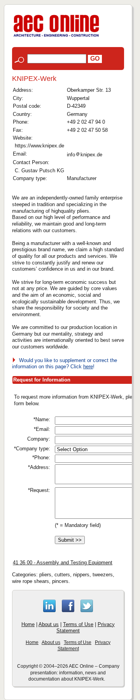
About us (48, 624)
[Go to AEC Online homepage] (56, 37)
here (88, 366)
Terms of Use (78, 624)
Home (28, 624)
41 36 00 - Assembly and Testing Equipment (62, 562)
